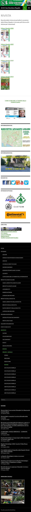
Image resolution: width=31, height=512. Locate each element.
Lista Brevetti (6, 289)
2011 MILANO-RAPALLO (10, 380)
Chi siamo (3, 251)
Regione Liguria (5, 236)
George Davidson (7, 267)
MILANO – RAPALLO (7, 352)
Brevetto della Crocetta (8, 298)
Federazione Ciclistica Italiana (9, 231)
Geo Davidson (6, 339)
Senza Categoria (7, 345)
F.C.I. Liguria (4, 233)
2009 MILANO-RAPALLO (10, 386)
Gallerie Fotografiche (7, 323)
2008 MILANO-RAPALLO (10, 389)
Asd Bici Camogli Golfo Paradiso (9, 237)
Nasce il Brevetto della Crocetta (12, 301)
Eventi (4, 342)
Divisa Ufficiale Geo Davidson (11, 317)
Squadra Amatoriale (6, 314)
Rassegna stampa (7, 292)
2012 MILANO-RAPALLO (10, 377)
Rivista (5, 349)
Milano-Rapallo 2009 (7, 44)
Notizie (5, 333)
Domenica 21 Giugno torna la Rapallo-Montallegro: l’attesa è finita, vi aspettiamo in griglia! (14, 461)
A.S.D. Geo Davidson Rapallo (10, 8)
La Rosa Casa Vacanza (8, 295)
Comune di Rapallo (6, 234)
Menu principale (29, 8)
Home (2, 248)
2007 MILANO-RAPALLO (10, 393)
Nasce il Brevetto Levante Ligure (12, 283)
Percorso (7, 358)
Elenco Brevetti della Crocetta (11, 308)
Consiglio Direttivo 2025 (10, 264)
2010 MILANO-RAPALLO (10, 383)
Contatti (5, 273)
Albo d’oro (7, 361)
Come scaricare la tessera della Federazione (15, 276)
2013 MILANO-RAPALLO (10, 374)
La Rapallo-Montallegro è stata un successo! (12, 456)
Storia (6, 355)
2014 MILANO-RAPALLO (10, 371)
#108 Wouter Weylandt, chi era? (11, 270)
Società (5, 254)
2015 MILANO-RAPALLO (10, 367)
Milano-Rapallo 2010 (7, 60)
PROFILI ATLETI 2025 (8, 320)
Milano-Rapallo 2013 (7, 76)
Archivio (3, 330)
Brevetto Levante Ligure (8, 279)
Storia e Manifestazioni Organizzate (13, 257)
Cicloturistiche (7, 336)
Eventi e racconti (6, 327)
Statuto (5, 261)
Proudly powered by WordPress (8, 510)
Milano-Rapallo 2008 (7, 28)
